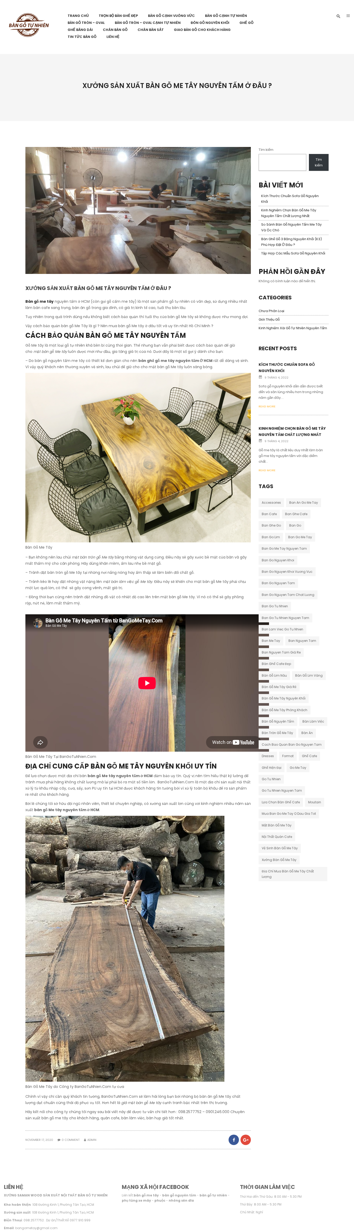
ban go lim (271, 537)
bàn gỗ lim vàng (309, 675)
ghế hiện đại (271, 767)
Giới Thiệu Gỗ (269, 319)
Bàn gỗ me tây (39, 301)
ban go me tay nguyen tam (284, 548)
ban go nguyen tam (278, 583)
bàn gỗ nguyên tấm (278, 721)
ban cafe (269, 514)
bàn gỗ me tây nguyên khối (284, 698)
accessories (271, 502)
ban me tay (271, 640)
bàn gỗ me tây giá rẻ (279, 687)
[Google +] (245, 1140)
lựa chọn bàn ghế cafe (281, 802)
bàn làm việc (313, 721)
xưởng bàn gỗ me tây (279, 860)
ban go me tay (300, 537)
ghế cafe (309, 756)
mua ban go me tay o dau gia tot (289, 813)
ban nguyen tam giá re (281, 652)
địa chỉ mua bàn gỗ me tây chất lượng (288, 874)
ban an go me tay (303, 502)
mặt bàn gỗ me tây (277, 825)
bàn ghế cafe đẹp (276, 664)
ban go (295, 525)
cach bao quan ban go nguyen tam (292, 744)
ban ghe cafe (296, 514)
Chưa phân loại (271, 310)
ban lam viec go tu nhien (282, 629)
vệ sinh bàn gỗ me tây (280, 848)
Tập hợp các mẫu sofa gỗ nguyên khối (293, 253)
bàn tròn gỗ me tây (277, 733)
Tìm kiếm (266, 149)
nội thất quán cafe (277, 836)
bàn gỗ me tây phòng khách (284, 710)
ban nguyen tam (302, 640)
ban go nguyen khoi (278, 560)
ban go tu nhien (275, 606)
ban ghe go (271, 525)
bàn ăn (307, 733)
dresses (268, 756)
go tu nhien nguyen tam (282, 790)
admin (91, 1140)
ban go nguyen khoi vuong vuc (287, 571)
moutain (314, 802)
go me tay (298, 767)
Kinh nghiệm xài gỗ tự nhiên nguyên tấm (293, 328)
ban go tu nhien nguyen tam (285, 618)
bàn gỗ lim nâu (274, 675)
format (288, 756)
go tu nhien (271, 779)
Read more (267, 406)
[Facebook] (234, 1140)
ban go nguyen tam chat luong (288, 595)
